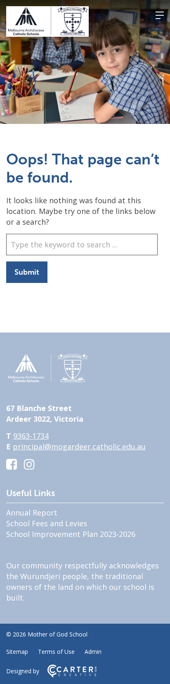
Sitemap (17, 652)
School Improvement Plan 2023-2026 (70, 534)
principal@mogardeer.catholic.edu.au (79, 446)
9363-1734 (31, 436)
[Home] (47, 381)
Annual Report (31, 513)
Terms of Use (56, 652)
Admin (93, 652)
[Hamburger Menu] (160, 15)
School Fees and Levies (46, 523)
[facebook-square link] (11, 464)
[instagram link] (29, 464)
